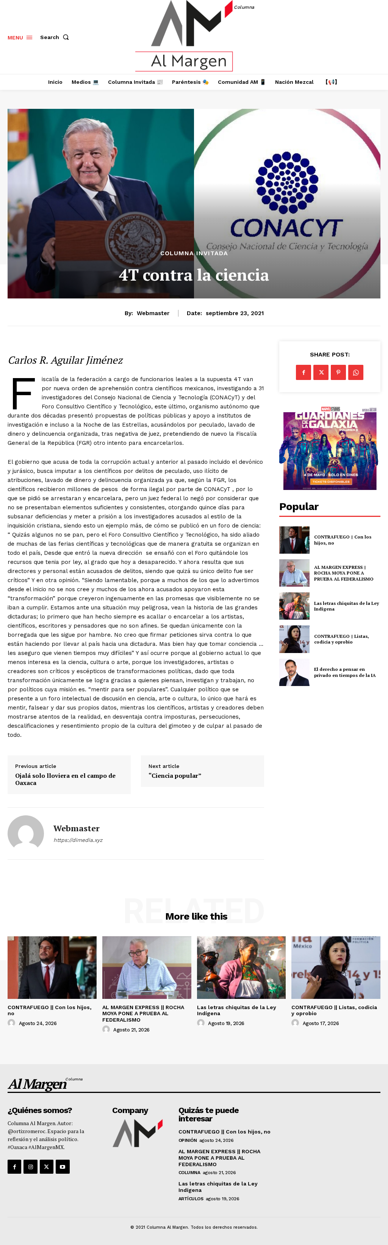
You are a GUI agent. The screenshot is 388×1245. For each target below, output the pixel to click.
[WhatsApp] (355, 372)
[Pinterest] (338, 372)
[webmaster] (26, 833)
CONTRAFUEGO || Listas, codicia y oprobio (341, 639)
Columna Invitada (194, 253)
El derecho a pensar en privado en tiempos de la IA (345, 672)
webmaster (153, 313)
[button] (56, 37)
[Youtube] (62, 1166)
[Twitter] (321, 372)
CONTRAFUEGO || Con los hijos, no (224, 1132)
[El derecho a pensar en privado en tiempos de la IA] (294, 672)
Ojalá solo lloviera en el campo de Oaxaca (65, 779)
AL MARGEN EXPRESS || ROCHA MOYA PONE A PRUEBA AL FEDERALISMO (344, 573)
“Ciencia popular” (175, 775)
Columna (189, 1172)
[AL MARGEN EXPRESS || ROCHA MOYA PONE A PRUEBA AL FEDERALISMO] (294, 573)
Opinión (187, 1140)
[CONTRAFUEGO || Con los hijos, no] (294, 540)
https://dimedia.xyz (77, 840)
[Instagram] (30, 1166)
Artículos (190, 1198)
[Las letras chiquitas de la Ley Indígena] (294, 606)
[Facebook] (303, 372)
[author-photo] (12, 1023)
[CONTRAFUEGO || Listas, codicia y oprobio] (294, 639)
